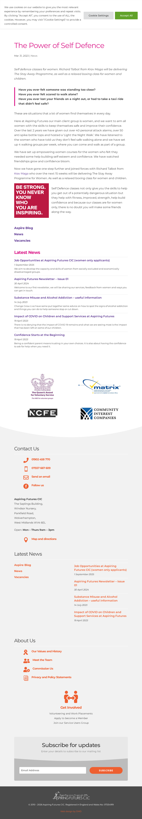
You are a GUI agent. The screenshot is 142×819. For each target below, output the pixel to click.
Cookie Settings (99, 15)
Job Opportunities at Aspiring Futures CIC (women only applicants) (62, 260)
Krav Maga (21, 173)
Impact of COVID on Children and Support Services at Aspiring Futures (64, 316)
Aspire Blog (23, 228)
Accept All (126, 15)
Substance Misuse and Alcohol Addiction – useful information (58, 297)
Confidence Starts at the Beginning (39, 335)
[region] (71, 14)
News (34, 55)
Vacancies (22, 241)
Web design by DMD (71, 811)
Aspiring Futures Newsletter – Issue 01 (41, 279)
